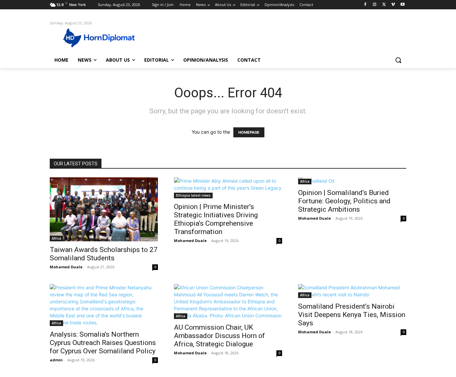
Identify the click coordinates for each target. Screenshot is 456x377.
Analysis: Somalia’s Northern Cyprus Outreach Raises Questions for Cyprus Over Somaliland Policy (103, 342)
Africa (56, 238)
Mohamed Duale (66, 266)
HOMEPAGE (248, 132)
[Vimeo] (393, 5)
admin (56, 359)
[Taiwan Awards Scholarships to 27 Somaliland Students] (104, 209)
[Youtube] (402, 5)
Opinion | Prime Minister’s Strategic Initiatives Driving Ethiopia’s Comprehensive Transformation (216, 219)
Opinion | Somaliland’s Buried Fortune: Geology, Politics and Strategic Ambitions (344, 201)
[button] (398, 60)
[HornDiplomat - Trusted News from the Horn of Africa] (103, 37)
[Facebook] (365, 5)
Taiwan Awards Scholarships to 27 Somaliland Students (104, 254)
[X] (384, 5)
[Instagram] (375, 5)
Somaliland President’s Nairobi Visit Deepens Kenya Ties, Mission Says (351, 314)
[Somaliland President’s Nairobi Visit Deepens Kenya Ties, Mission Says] (352, 291)
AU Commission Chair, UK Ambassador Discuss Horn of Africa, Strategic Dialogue (219, 335)
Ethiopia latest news (193, 195)
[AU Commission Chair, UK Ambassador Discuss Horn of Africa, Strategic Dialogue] (228, 301)
